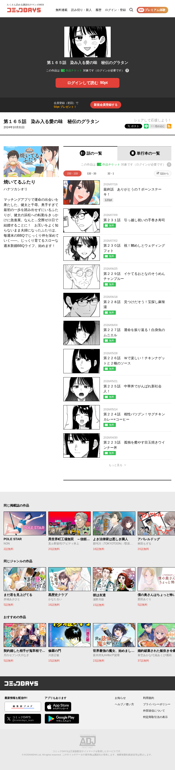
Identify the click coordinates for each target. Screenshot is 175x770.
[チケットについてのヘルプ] (127, 71)
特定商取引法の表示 (155, 717)
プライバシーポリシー (156, 704)
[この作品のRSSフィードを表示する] (169, 126)
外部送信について (154, 710)
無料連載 (61, 10)
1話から (164, 173)
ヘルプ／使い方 (124, 704)
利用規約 (148, 698)
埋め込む (160, 126)
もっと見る (115, 465)
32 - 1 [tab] (111, 173)
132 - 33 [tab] (91, 173)
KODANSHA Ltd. (33, 754)
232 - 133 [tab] (72, 173)
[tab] (90, 153)
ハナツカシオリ (16, 189)
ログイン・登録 (115, 10)
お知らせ (120, 698)
